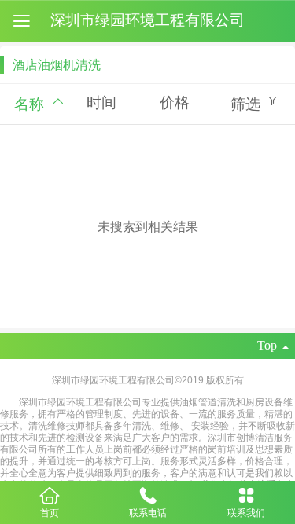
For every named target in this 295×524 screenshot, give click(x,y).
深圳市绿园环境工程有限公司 (147, 20)
